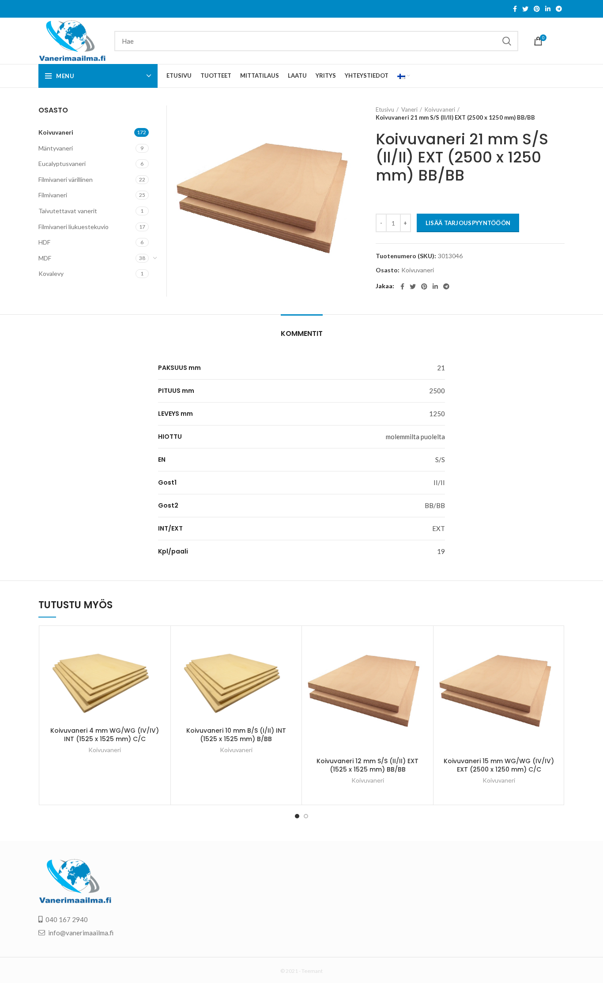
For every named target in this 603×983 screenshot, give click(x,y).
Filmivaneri (52, 195)
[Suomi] (404, 76)
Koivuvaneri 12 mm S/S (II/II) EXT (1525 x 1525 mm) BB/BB (367, 765)
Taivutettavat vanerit (67, 211)
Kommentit (302, 333)
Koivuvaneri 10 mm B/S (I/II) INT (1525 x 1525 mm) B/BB (236, 735)
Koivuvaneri (440, 109)
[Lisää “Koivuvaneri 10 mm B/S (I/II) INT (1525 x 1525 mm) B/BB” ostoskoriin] (290, 645)
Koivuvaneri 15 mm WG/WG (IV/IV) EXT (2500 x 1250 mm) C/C (499, 765)
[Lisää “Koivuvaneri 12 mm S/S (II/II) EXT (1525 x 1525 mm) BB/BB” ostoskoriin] (422, 645)
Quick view (159, 664)
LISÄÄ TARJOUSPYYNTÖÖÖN (468, 222)
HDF (44, 242)
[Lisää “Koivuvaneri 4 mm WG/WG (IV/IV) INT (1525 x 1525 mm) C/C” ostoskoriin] (159, 645)
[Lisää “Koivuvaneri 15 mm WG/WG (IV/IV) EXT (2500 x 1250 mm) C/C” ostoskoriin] (554, 645)
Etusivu (385, 109)
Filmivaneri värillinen (65, 179)
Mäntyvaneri (55, 148)
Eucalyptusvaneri (62, 163)
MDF (44, 258)
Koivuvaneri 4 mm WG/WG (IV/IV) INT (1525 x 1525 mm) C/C (104, 735)
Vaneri (409, 109)
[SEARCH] (506, 41)
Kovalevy (51, 273)
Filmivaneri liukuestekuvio (73, 226)
